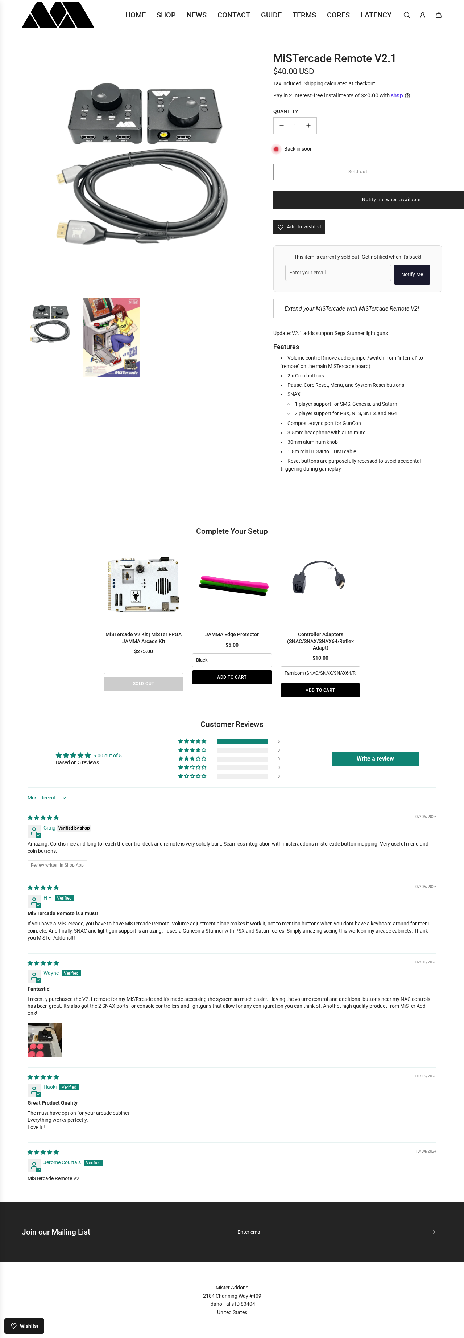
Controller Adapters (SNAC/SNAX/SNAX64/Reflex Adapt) (320, 640)
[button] (192, 741)
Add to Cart (232, 677)
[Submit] (434, 1232)
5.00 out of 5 (107, 755)
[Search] (407, 15)
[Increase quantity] (308, 126)
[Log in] (423, 15)
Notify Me (412, 274)
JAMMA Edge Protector (232, 634)
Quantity (285, 111)
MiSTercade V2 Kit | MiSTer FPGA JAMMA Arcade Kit (143, 637)
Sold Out (143, 683)
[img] (43, 818)
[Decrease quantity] (282, 126)
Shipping (313, 83)
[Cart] (439, 15)
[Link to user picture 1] (45, 1040)
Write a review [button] (375, 758)
